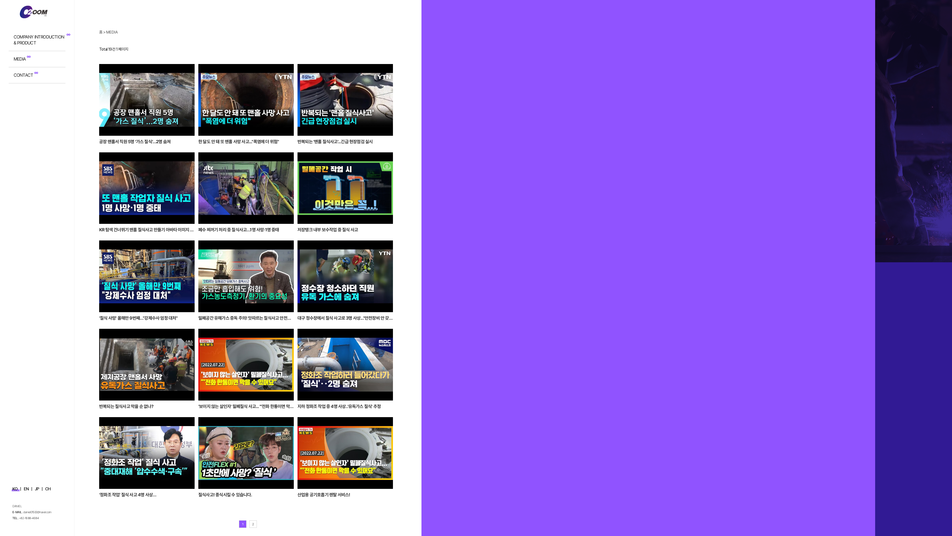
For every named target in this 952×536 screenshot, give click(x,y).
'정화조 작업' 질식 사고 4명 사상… (127, 494)
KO (15, 488)
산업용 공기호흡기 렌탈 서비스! (324, 494)
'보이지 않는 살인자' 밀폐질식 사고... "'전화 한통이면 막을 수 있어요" (246, 407)
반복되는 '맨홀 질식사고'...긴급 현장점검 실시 (335, 141)
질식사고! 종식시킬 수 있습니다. (225, 494)
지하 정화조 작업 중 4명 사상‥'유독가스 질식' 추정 (339, 406)
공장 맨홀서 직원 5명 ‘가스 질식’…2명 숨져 (135, 141)
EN (26, 488)
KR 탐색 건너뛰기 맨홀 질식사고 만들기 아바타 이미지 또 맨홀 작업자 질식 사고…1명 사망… (146, 230)
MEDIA (20, 59)
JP (37, 488)
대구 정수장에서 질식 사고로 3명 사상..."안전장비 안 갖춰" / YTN (343, 318)
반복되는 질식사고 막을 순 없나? (126, 406)
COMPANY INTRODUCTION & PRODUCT (39, 39)
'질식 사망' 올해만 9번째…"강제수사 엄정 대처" (138, 318)
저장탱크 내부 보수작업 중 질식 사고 (328, 229)
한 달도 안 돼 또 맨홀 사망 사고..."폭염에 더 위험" (238, 141)
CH (48, 488)
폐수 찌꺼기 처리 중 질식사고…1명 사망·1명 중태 (238, 229)
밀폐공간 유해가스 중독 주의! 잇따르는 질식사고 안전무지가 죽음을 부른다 (244, 318)
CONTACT (23, 75)
